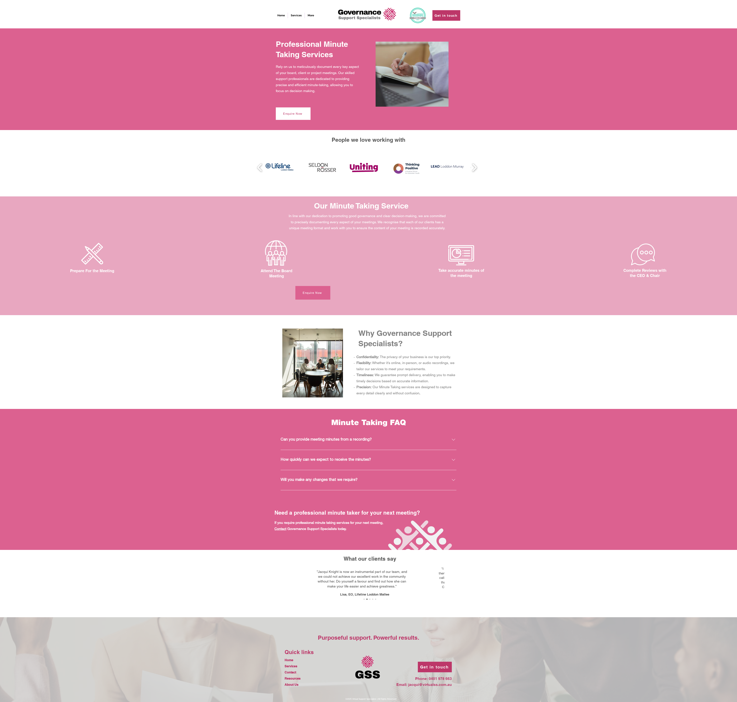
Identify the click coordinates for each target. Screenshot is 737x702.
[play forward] (474, 167)
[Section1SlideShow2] (369, 599)
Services (291, 666)
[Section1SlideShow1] (364, 599)
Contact (290, 672)
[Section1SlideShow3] (367, 599)
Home (289, 660)
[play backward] (259, 167)
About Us (291, 684)
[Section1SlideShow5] (375, 599)
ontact (281, 529)
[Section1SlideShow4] (372, 599)
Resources (293, 678)
